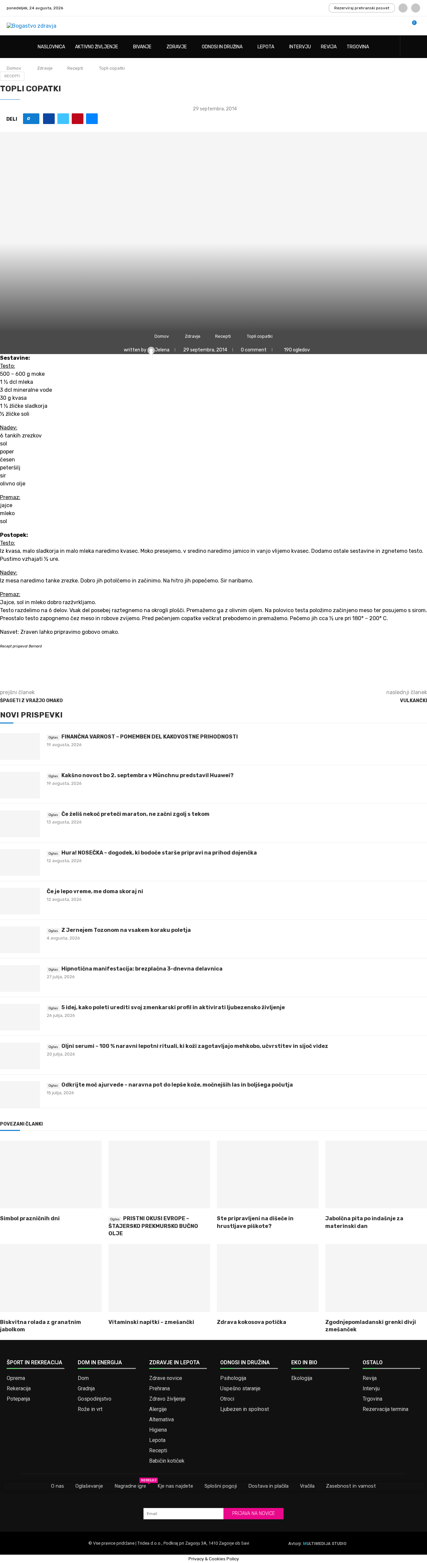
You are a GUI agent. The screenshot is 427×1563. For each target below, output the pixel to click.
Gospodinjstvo (94, 1399)
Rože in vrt (90, 1409)
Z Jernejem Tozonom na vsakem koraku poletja (126, 930)
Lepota (266, 47)
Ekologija (301, 1378)
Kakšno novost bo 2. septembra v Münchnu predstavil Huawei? (147, 775)
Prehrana (159, 1388)
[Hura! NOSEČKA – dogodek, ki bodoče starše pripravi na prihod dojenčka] (20, 862)
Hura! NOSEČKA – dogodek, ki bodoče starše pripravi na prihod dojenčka (159, 853)
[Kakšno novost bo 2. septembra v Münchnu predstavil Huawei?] (20, 785)
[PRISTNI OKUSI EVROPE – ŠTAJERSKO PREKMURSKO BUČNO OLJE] (159, 1174)
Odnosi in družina (222, 47)
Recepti (75, 68)
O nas (57, 1486)
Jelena (162, 350)
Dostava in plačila (268, 1486)
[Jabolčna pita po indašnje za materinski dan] (376, 1174)
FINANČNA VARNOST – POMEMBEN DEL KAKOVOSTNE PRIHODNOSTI (149, 736)
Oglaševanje (89, 1486)
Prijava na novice (253, 1513)
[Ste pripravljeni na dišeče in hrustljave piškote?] (268, 1174)
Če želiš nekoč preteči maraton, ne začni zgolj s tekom (135, 814)
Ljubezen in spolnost (244, 1409)
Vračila (307, 1486)
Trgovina (358, 47)
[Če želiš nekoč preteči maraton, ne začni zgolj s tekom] (20, 824)
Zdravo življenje (167, 1399)
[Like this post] (33, 118)
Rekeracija (19, 1388)
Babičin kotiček (166, 1461)
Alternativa (161, 1419)
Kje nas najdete (175, 1486)
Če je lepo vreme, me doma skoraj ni (95, 891)
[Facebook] (403, 8)
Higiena (158, 1430)
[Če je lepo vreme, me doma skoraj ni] (20, 901)
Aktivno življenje (96, 47)
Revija (329, 47)
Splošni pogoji (220, 1486)
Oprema (16, 1378)
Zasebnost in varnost (351, 1486)
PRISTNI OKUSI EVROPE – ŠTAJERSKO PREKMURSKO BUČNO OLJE (153, 1226)
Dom (83, 1378)
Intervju (300, 47)
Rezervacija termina (385, 1409)
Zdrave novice (165, 1378)
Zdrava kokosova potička (251, 1322)
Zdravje (176, 47)
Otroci (227, 1399)
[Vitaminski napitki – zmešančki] (159, 1278)
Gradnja (86, 1388)
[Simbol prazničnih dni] (51, 1174)
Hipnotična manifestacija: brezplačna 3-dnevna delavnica (142, 969)
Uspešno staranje (240, 1388)
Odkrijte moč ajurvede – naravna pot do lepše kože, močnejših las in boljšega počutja (177, 1085)
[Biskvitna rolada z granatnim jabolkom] (51, 1278)
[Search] (417, 47)
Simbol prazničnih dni (30, 1218)
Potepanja (18, 1399)
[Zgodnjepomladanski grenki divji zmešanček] (376, 1278)
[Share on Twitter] (63, 118)
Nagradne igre (130, 1485)
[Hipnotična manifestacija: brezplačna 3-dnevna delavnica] (20, 978)
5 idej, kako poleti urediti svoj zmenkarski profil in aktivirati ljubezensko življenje (173, 1007)
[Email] (415, 8)
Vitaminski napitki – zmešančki (151, 1322)
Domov (14, 68)
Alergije (158, 1409)
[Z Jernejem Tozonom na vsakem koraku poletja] (20, 940)
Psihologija (233, 1378)
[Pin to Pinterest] (77, 118)
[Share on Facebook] (49, 118)
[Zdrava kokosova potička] (268, 1278)
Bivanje (142, 47)
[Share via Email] (92, 118)
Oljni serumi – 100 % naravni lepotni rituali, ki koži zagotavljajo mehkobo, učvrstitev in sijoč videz (194, 1046)
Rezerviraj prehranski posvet (361, 8)
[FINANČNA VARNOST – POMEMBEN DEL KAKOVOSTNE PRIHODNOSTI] (20, 746)
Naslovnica (51, 47)
